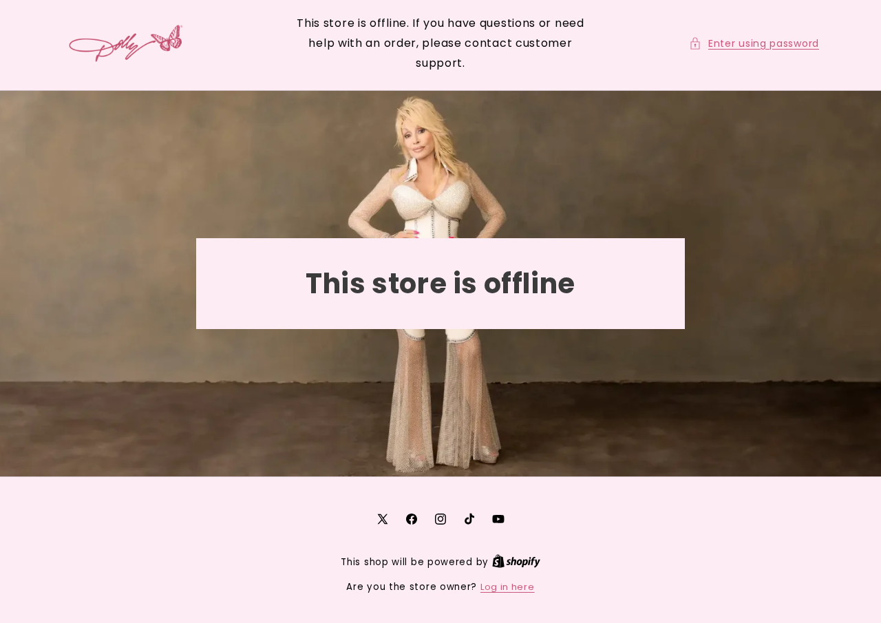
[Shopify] (516, 562)
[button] (754, 43)
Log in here (507, 586)
